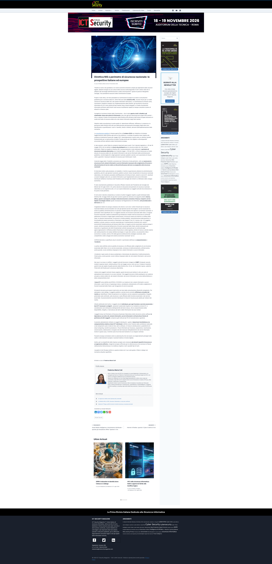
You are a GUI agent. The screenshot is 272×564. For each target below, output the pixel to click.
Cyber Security (98, 417)
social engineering (171, 178)
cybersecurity (166, 155)
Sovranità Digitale (164, 180)
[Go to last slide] (96, 470)
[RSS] (180, 10)
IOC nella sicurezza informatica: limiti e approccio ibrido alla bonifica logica (138, 484)
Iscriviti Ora (170, 101)
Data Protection (155, 527)
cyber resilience (137, 524)
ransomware (164, 173)
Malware (174, 169)
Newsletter (157, 10)
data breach (163, 159)
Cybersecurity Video (138, 10)
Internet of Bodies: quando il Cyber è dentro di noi (141, 426)
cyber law (173, 146)
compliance (171, 142)
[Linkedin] (172, 10)
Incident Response (172, 163)
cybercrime (164, 144)
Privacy (167, 172)
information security (165, 165)
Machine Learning (166, 170)
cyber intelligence (167, 146)
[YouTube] (176, 10)
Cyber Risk (167, 149)
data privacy (168, 159)
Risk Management (171, 173)
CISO (162, 142)
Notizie (117, 10)
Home (93, 10)
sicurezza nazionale (164, 178)
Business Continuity (174, 140)
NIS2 (177, 170)
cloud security (166, 142)
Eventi (149, 10)
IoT (161, 169)
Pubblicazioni (126, 10)
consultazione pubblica (102, 133)
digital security (170, 527)
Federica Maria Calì (115, 370)
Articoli (100, 10)
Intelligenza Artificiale (171, 168)
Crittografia (176, 142)
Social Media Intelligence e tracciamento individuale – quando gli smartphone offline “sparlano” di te (107, 427)
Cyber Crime (172, 144)
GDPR (166, 164)
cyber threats (169, 158)
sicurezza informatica (171, 176)
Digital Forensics (171, 161)
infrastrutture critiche (144, 529)
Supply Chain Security (172, 180)
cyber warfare (175, 158)
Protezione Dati (173, 171)
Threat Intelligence (165, 181)
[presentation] (108, 460)
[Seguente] (151, 470)
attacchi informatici (166, 140)
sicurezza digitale (158, 531)
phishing (163, 172)
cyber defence (176, 521)
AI (161, 140)
